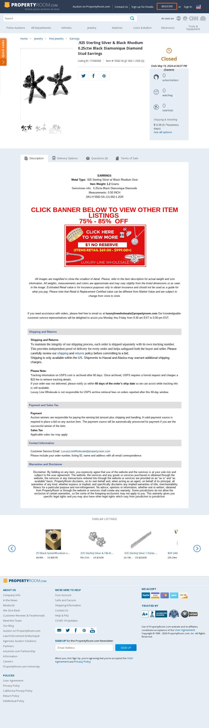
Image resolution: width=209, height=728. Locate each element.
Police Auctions (16, 28)
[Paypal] (146, 595)
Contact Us (121, 7)
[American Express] (174, 595)
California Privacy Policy (17, 691)
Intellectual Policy (13, 701)
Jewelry (38, 38)
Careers (8, 661)
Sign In (187, 7)
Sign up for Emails (142, 7)
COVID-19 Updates (66, 620)
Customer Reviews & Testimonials (24, 615)
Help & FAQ (62, 615)
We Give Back (11, 610)
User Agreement (13, 680)
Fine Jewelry (56, 38)
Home (24, 38)
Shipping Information (68, 605)
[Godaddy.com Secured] (189, 614)
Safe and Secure (65, 600)
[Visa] (155, 595)
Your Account (63, 595)
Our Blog (8, 625)
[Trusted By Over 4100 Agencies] (174, 614)
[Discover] (184, 595)
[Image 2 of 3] (41, 128)
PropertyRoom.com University (21, 666)
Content (4, 52)
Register (166, 6)
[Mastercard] (165, 595)
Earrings (74, 38)
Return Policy (11, 696)
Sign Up (126, 648)
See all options (163, 132)
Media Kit (8, 605)
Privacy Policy (11, 685)
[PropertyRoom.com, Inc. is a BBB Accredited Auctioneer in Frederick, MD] (155, 613)
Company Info (11, 595)
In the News (10, 600)
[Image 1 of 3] (47, 83)
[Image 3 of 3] (55, 128)
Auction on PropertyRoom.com (91, 6)
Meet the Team (12, 620)
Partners (8, 646)
